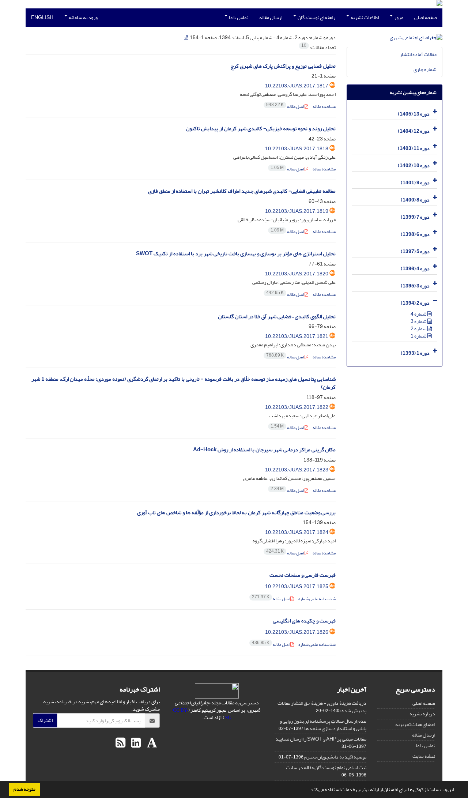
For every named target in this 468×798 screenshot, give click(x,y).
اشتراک (45, 720)
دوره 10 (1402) (414, 165)
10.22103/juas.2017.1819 (296, 211)
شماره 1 (419, 336)
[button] (307, 790)
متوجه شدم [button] (24, 789)
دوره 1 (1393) (415, 353)
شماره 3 (419, 321)
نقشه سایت (423, 756)
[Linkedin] (135, 743)
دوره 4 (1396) (415, 269)
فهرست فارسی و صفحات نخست (302, 575)
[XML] (186, 37)
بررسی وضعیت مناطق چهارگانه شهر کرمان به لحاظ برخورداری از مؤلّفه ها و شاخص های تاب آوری (236, 512)
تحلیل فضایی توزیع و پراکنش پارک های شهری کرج (283, 66)
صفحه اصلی (425, 17)
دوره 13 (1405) (414, 114)
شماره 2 (419, 329)
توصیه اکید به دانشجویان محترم (335, 757)
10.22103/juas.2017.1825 (296, 586)
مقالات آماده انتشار (418, 54)
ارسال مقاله (270, 17)
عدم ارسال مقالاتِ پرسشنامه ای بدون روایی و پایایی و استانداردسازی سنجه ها (323, 724)
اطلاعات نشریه (364, 17)
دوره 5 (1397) (415, 251)
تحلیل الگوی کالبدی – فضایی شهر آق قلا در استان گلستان (277, 316)
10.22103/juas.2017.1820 (296, 274)
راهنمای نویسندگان (316, 17)
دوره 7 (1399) (415, 217)
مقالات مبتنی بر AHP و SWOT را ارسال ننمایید (320, 739)
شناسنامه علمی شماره (317, 599)
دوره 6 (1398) (415, 234)
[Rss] (120, 743)
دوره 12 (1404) (414, 131)
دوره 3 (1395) (415, 286)
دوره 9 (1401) (415, 183)
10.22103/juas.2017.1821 (296, 336)
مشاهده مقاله (324, 106)
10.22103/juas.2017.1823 (296, 470)
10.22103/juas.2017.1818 (296, 149)
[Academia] (151, 743)
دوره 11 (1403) (414, 148)
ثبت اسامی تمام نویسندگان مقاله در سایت (326, 767)
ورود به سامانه (83, 17)
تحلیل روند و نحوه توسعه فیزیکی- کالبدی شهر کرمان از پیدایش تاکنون (261, 128)
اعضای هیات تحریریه (415, 724)
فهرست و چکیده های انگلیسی (304, 621)
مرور (398, 17)
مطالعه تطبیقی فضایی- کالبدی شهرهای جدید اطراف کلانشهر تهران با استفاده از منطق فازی (242, 191)
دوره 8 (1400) (415, 200)
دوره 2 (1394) (415, 303)
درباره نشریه (422, 714)
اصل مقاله (285, 106)
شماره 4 (419, 314)
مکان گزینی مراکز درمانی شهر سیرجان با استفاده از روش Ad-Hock (264, 449)
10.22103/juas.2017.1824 (296, 532)
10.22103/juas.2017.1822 (296, 407)
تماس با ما (238, 17)
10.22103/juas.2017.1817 (296, 86)
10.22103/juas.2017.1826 (296, 632)
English (42, 17)
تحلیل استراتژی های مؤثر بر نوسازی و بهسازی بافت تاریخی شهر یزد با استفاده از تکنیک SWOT (236, 253)
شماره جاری (425, 69)
